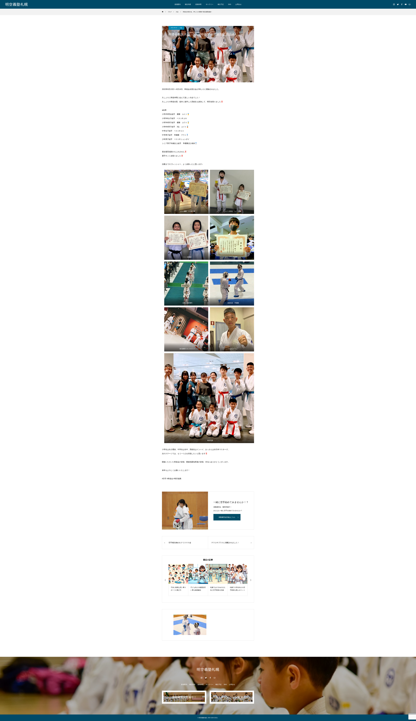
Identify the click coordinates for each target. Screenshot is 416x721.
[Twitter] (398, 4)
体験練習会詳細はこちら (227, 517)
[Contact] (409, 4)
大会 (181, 28)
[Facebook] (402, 4)
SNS (229, 4)
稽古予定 (221, 4)
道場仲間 (198, 4)
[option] (178, 580)
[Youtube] (406, 4)
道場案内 (178, 4)
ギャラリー (209, 4)
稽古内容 (188, 4)
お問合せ (238, 4)
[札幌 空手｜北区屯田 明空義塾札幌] (16, 4)
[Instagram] (394, 4)
